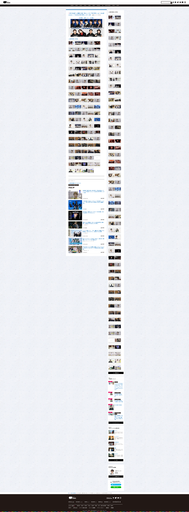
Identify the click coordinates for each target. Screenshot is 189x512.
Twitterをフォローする (116, 484)
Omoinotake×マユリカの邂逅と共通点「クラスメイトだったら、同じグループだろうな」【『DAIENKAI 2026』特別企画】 (93, 248)
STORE (113, 5)
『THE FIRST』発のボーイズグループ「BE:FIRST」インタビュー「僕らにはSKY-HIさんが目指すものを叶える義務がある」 (93, 202)
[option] (116, 472)
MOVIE (81, 5)
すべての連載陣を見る (115, 476)
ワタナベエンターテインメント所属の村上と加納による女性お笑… (119, 432)
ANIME (89, 5)
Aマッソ (116, 430)
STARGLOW (117, 442)
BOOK (96, 505)
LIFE (99, 505)
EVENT (118, 5)
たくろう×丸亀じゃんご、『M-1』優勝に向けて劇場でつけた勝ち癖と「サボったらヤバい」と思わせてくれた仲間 (93, 231)
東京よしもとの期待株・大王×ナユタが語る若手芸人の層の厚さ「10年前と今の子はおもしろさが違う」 (93, 223)
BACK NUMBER (107, 5)
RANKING (98, 5)
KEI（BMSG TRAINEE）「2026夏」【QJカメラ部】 (119, 401)
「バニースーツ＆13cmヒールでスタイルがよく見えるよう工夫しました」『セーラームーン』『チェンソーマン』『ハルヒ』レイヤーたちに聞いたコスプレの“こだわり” (119, 386)
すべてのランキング (116, 422)
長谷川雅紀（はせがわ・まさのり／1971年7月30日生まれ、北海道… (119, 450)
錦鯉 (115, 448)
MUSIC (76, 5)
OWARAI (72, 5)
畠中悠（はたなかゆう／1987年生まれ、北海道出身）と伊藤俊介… (119, 456)
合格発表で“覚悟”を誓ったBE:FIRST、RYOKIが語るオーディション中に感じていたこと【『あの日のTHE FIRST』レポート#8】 (93, 191)
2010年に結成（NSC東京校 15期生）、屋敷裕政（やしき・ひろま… (119, 438)
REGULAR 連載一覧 (73, 493)
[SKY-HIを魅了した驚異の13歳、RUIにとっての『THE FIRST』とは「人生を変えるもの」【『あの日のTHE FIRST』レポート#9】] (72, 43)
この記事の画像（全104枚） (73, 38)
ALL (102, 5)
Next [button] (121, 472)
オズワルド (116, 453)
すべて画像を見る (116, 372)
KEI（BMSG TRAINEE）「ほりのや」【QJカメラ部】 (118, 395)
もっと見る (116, 460)
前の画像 (81, 17)
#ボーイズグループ (71, 180)
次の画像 (91, 17)
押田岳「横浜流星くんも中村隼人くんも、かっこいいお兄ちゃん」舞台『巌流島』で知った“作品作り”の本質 (119, 417)
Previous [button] (109, 472)
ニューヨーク (117, 436)
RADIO (92, 505)
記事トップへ (86, 17)
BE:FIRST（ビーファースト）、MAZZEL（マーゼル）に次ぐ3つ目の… (119, 444)
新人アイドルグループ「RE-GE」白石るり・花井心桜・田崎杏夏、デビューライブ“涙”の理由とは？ (93, 239)
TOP (68, 493)
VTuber (85, 5)
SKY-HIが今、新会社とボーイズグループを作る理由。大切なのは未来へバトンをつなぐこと (93, 212)
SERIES (94, 5)
